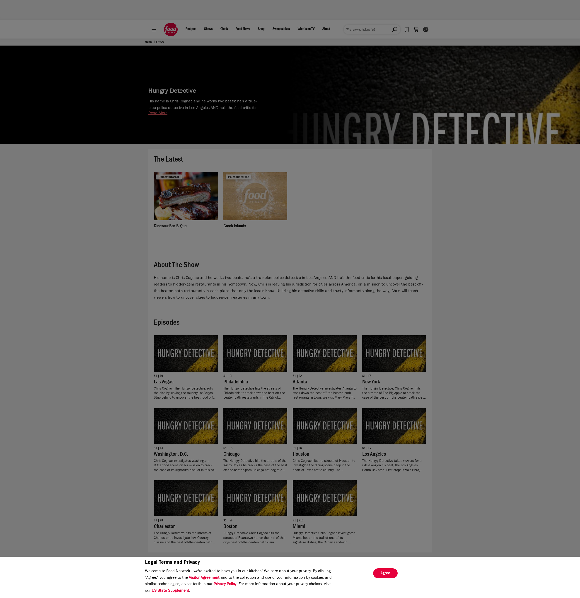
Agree (385, 573)
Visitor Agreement (204, 578)
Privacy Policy (225, 584)
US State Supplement (170, 591)
